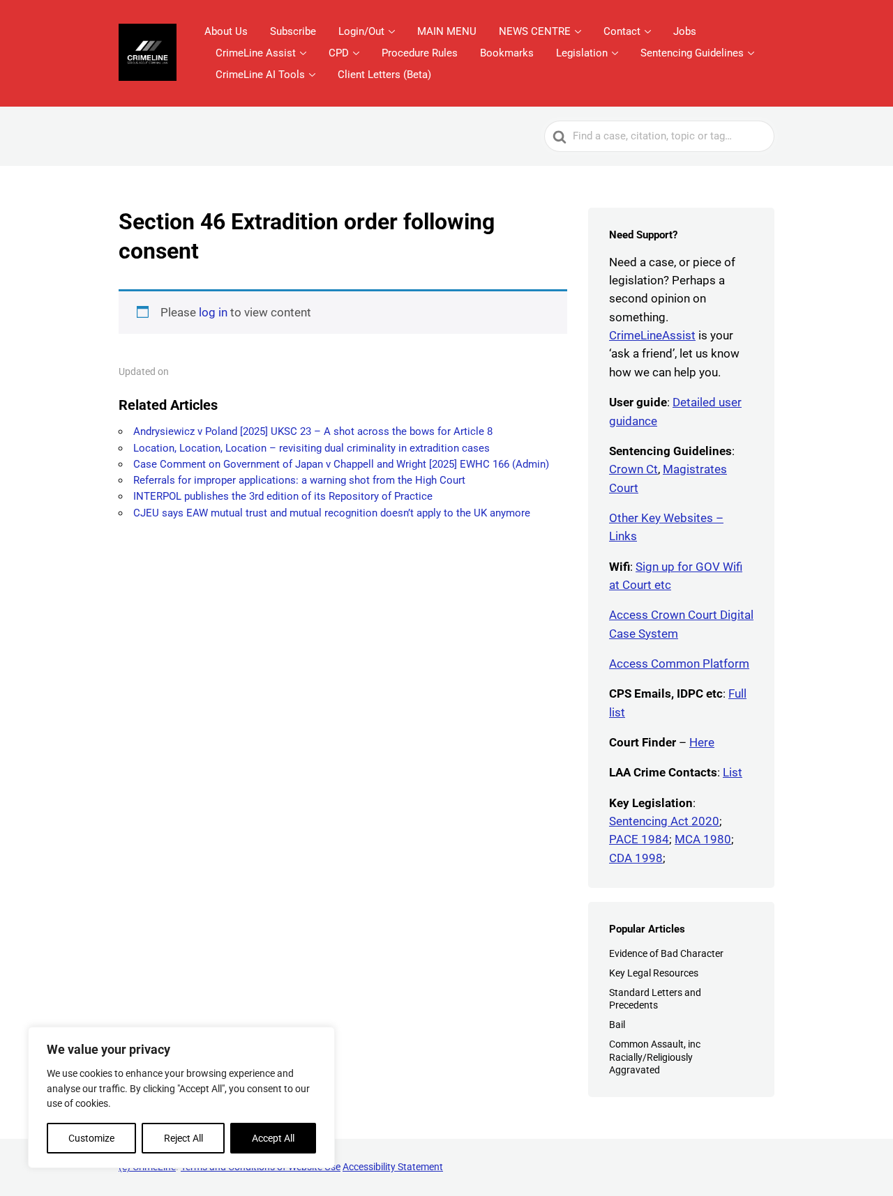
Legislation (582, 53)
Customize (91, 1138)
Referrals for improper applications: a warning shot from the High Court (299, 480)
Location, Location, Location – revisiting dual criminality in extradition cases (311, 448)
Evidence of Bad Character (666, 953)
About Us (226, 31)
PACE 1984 (639, 839)
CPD (339, 53)
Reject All (183, 1138)
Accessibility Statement (393, 1166)
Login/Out (361, 31)
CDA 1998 (636, 858)
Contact (621, 31)
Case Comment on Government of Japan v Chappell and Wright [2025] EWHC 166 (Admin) (341, 464)
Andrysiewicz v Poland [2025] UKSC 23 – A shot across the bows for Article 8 (313, 431)
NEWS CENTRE (535, 31)
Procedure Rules (420, 53)
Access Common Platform (679, 663)
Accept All (273, 1138)
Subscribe (293, 31)
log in (213, 312)
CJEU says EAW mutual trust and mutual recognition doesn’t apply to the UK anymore (331, 513)
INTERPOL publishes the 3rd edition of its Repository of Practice (283, 496)
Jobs (684, 31)
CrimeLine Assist (256, 53)
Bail (617, 1024)
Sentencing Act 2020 (664, 821)
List (732, 772)
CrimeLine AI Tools (260, 74)
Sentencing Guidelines (692, 53)
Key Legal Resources (653, 973)
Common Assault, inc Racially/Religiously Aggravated (654, 1056)
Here (701, 742)
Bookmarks (507, 53)
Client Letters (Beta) (384, 74)
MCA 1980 (703, 839)
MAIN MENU (446, 31)
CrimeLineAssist (652, 335)
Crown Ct (633, 469)
